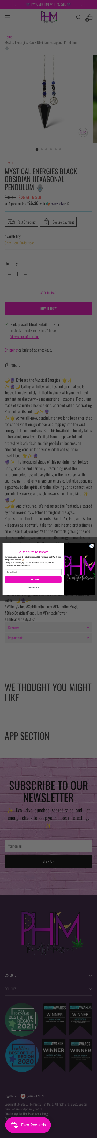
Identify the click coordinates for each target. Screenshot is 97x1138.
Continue (33, 579)
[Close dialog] (91, 546)
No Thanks (33, 587)
